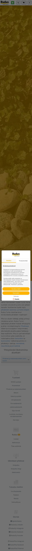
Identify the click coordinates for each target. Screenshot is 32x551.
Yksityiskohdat (23, 261)
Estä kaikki (16, 293)
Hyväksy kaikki (16, 289)
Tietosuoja (16, 296)
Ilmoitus (8, 260)
